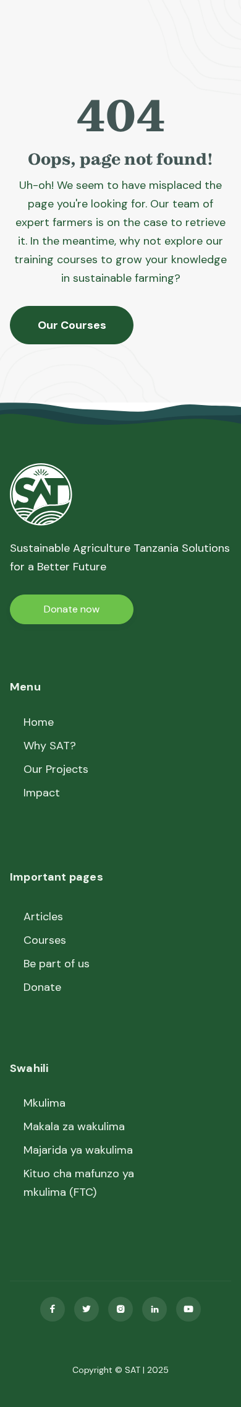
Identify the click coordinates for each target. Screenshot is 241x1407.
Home (38, 722)
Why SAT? (49, 745)
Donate (42, 987)
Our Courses (72, 325)
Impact (41, 792)
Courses (44, 940)
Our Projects (55, 769)
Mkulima (44, 1103)
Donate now (71, 609)
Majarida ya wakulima (78, 1150)
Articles (43, 916)
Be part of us (56, 963)
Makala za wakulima (74, 1126)
